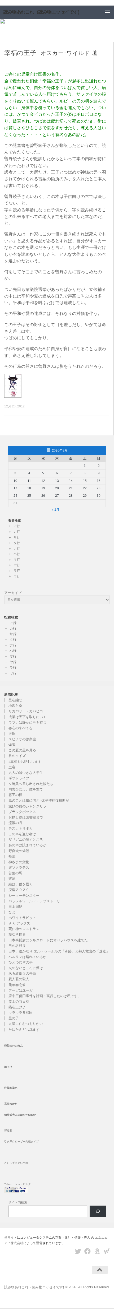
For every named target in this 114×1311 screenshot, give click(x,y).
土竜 (11, 767)
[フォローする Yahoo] (106, 1251)
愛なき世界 (17, 934)
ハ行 (17, 554)
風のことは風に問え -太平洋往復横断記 (38, 800)
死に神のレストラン (24, 929)
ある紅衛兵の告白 (22, 973)
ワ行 (17, 576)
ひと (11, 912)
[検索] (98, 1211)
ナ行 (17, 548)
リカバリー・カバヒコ (25, 711)
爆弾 (11, 745)
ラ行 (17, 571)
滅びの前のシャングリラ (27, 806)
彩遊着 (8, 1130)
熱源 (11, 856)
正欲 (11, 734)
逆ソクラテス (18, 868)
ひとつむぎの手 (20, 962)
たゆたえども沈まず (24, 1029)
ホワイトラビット (22, 918)
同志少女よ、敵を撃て (25, 789)
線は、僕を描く (20, 884)
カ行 (17, 531)
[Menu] (107, 12)
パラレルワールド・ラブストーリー (36, 901)
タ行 (17, 543)
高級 (10, 1103)
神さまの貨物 (18, 862)
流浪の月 (15, 823)
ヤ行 (17, 565)
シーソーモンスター (24, 896)
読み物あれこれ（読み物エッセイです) (41, 12)
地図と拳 (15, 706)
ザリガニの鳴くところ (25, 840)
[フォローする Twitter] (78, 1251)
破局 (11, 879)
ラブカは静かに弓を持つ (27, 722)
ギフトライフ (18, 778)
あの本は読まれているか (27, 845)
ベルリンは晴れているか (27, 957)
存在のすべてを (20, 728)
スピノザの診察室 (22, 739)
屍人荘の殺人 (18, 979)
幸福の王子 (20, 52)
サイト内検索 (17, 1202)
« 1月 (55, 510)
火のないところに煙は (25, 968)
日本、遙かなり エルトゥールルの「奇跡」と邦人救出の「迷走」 (60, 951)
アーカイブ (12, 593)
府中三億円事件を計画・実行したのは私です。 (44, 996)
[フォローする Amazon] (97, 1251)
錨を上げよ (17, 1007)
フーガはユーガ (20, 990)
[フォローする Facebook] (87, 1251)
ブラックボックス (22, 812)
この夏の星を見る (22, 750)
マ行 (17, 559)
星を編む (15, 700)
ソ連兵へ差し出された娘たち (30, 784)
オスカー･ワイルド (65, 53)
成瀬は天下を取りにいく (27, 717)
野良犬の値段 (18, 851)
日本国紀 (15, 907)
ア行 (17, 526)
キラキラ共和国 (20, 1013)
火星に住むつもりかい (25, 1024)
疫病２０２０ (18, 890)
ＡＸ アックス (19, 923)
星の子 (13, 1018)
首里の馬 (15, 873)
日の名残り (17, 946)
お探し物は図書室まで (25, 817)
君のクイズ (17, 756)
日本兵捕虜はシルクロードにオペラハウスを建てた (48, 940)
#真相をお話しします (24, 762)
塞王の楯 (15, 795)
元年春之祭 (17, 985)
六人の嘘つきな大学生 (25, 773)
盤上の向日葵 (18, 1001)
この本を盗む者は (22, 834)
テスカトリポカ (20, 828)
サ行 (17, 537)
